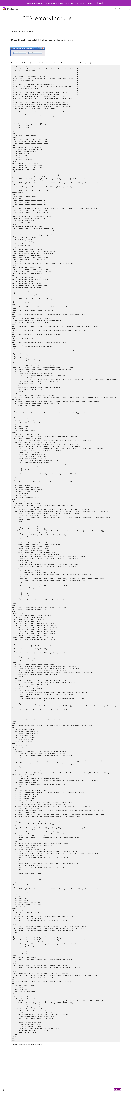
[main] (47, 18)
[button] (128, 9)
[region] (65, 3)
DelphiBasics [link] (119, 9)
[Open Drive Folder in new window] (117, 1053)
